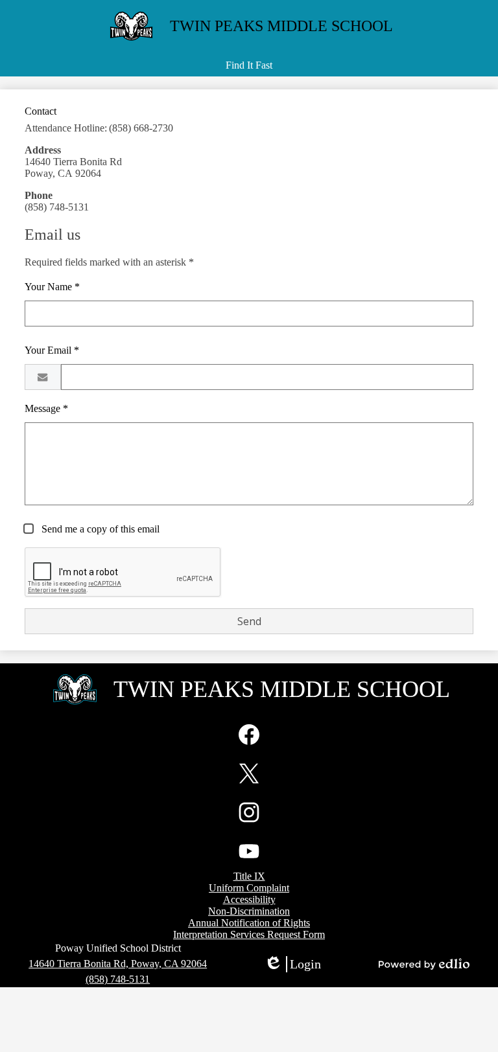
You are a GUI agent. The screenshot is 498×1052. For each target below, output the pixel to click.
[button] (249, 65)
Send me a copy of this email (99, 528)
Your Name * (52, 286)
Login (292, 964)
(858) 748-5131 (118, 979)
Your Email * (52, 350)
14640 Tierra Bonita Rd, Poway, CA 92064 (118, 963)
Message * (46, 408)
